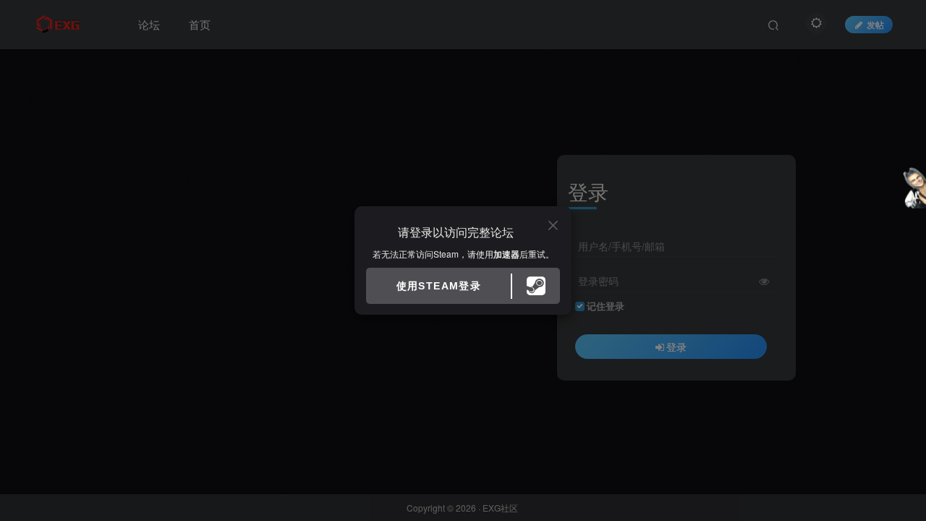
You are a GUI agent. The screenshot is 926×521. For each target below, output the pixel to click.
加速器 (506, 253)
